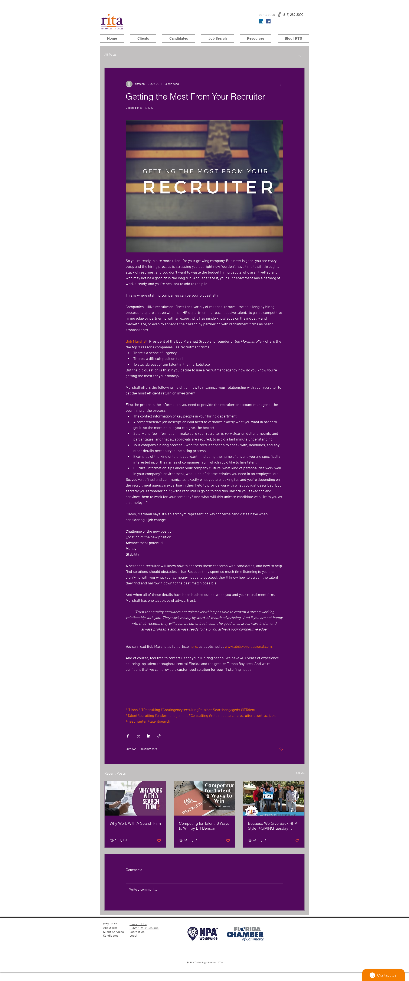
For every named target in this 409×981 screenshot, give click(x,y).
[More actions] (280, 84)
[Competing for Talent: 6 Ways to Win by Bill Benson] (204, 798)
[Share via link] (159, 736)
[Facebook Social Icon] (268, 21)
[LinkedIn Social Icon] (261, 21)
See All (300, 773)
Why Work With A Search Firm (135, 823)
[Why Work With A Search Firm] (135, 798)
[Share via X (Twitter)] (138, 736)
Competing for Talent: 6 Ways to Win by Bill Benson (204, 826)
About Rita (110, 928)
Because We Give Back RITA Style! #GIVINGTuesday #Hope (272, 826)
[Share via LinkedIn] (149, 736)
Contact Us (137, 932)
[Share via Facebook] (128, 736)
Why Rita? (110, 924)
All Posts (110, 55)
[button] (256, 38)
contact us (267, 14)
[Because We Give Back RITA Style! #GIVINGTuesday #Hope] (273, 798)
